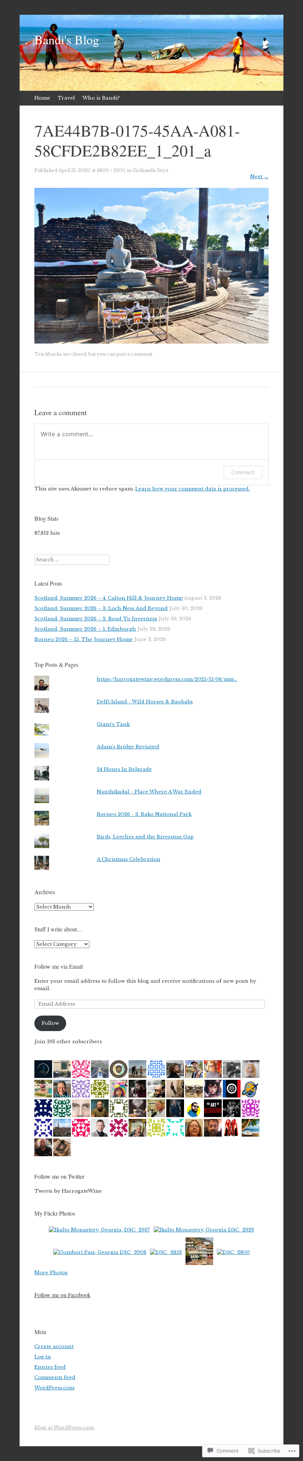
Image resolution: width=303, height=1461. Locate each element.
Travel (66, 98)
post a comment (134, 354)
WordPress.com (54, 1388)
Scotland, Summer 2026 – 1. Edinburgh (85, 629)
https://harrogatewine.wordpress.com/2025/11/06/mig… (167, 679)
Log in (42, 1357)
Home (42, 98)
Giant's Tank (113, 724)
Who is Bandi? (101, 98)
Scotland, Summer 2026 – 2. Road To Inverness (95, 619)
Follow (50, 1023)
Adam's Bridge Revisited (128, 747)
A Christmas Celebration (128, 859)
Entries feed (50, 1367)
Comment (243, 472)
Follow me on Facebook (62, 1295)
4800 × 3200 (111, 170)
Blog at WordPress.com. (64, 1427)
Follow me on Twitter (59, 1176)
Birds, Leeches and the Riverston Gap (145, 837)
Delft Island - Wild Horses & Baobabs (145, 702)
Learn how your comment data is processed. (192, 489)
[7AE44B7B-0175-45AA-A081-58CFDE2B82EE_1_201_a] (151, 342)
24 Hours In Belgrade (124, 769)
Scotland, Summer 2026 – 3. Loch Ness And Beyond (101, 608)
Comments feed (54, 1377)
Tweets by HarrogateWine (68, 1191)
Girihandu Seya (150, 170)
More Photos (51, 1272)
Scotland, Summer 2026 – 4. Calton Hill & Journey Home (108, 598)
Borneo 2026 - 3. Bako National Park (144, 814)
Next (259, 176)
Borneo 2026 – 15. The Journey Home (83, 639)
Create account (54, 1346)
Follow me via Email (58, 966)
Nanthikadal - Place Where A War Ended (149, 792)
